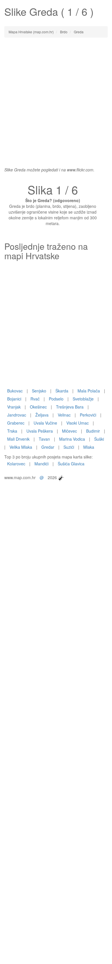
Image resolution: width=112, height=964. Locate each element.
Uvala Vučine (45, 423)
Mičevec (69, 431)
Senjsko (39, 391)
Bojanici (14, 399)
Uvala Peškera (39, 431)
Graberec (15, 423)
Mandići (41, 463)
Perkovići (88, 415)
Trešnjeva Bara (70, 407)
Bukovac (15, 391)
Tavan (44, 439)
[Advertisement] (56, 99)
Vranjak (14, 407)
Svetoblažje (83, 399)
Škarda (61, 391)
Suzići (68, 447)
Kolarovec (16, 463)
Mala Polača (89, 391)
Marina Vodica (72, 439)
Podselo (56, 399)
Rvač (35, 399)
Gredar (47, 447)
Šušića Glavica (71, 463)
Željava (42, 415)
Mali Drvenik (18, 439)
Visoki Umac (77, 423)
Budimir (93, 431)
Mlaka (88, 447)
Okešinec (38, 407)
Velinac (64, 415)
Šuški (99, 439)
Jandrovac (16, 415)
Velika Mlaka (20, 447)
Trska (12, 431)
